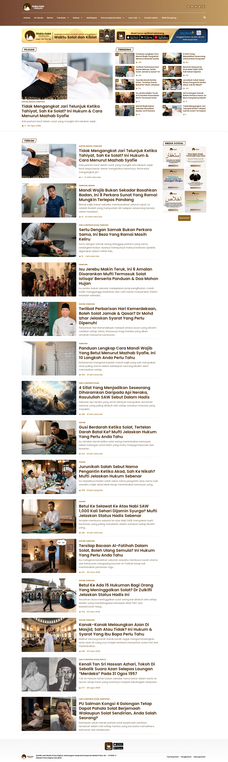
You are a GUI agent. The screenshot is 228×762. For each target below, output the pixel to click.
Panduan (61, 17)
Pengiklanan (186, 757)
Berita (50, 17)
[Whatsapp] (203, 6)
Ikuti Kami (184, 217)
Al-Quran (38, 17)
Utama (26, 17)
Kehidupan (92, 17)
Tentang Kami (173, 757)
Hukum (76, 17)
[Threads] (195, 6)
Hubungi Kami (199, 757)
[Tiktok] (199, 6)
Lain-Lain (132, 17)
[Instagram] (192, 6)
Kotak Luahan (151, 17)
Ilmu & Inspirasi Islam (111, 17)
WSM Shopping (169, 17)
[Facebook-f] (188, 6)
